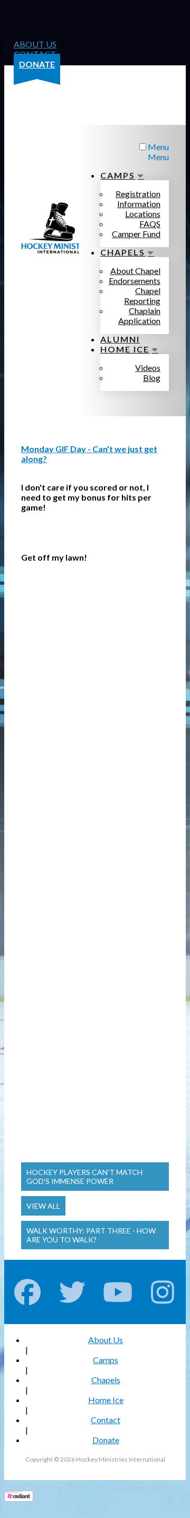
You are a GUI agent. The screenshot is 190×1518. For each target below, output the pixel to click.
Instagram (163, 1292)
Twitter (72, 1292)
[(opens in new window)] (18, 1498)
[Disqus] (95, 724)
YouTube (118, 1292)
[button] (95, 1176)
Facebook (28, 1292)
